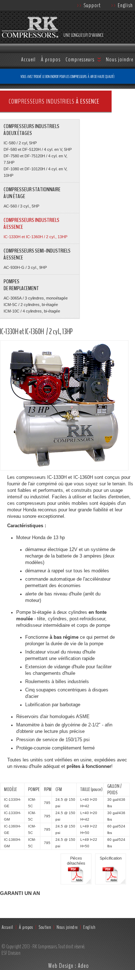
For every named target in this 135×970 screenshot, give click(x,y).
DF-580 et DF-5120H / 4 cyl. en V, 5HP (38, 149)
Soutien (45, 927)
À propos (50, 59)
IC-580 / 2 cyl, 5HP (20, 143)
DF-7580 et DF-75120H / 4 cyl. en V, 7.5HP (35, 159)
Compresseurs (80, 59)
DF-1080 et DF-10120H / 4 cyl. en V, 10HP (35, 172)
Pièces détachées (76, 860)
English (122, 5)
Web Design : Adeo (68, 965)
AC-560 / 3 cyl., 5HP (21, 206)
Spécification (111, 858)
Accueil (28, 59)
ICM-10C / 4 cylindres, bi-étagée (32, 311)
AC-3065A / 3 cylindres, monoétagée (36, 298)
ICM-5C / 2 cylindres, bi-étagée (31, 304)
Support (89, 5)
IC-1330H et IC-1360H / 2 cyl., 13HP (35, 237)
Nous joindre (119, 59)
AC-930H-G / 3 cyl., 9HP (25, 267)
